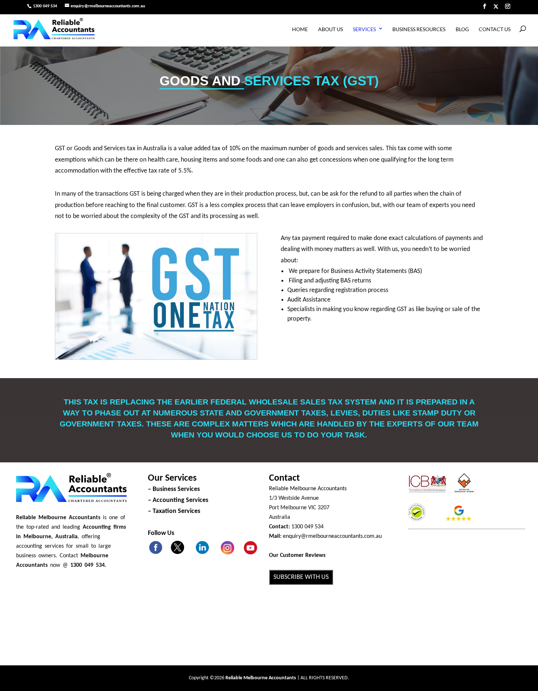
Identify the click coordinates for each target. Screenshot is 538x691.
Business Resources (418, 29)
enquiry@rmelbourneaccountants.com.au (332, 536)
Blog (462, 29)
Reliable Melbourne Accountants (308, 489)
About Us (330, 29)
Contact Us (495, 29)
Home (300, 29)
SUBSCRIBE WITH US (301, 577)
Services (364, 29)
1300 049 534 (45, 6)
